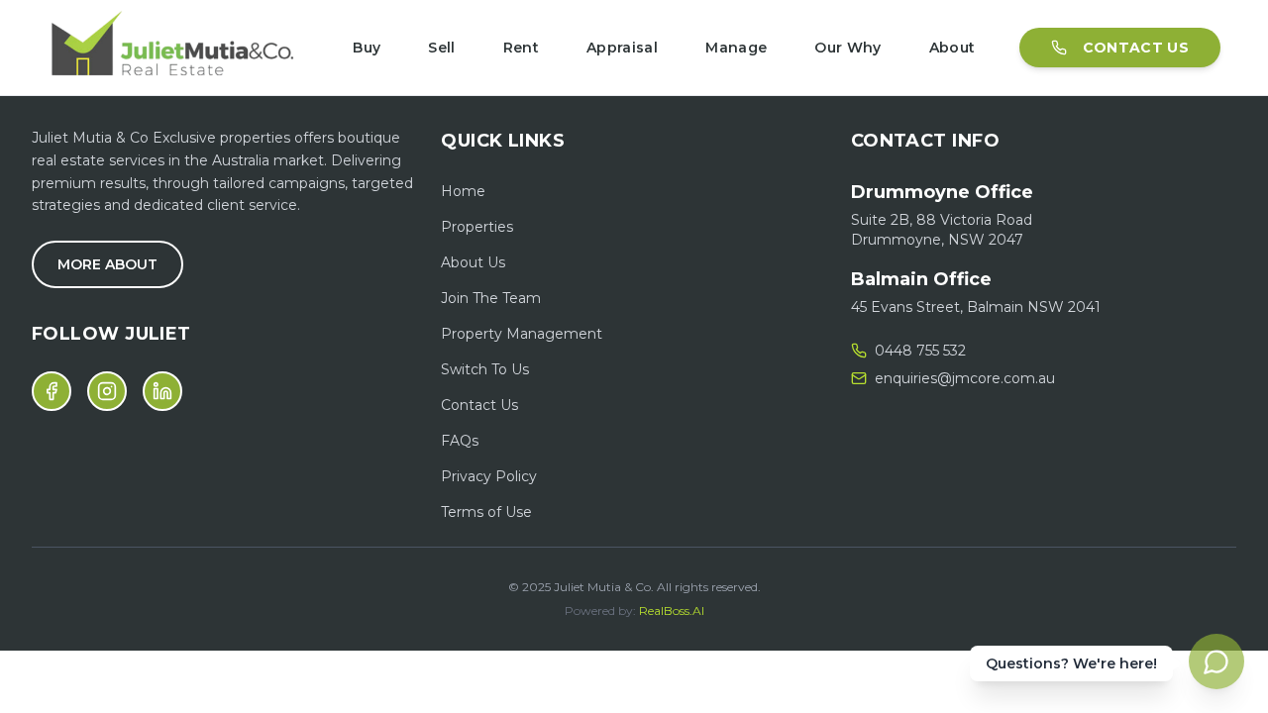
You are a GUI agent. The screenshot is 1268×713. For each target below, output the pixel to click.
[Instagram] (107, 391)
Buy (366, 47)
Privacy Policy (489, 476)
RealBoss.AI (671, 610)
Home (463, 191)
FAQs (459, 441)
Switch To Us (485, 369)
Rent (521, 47)
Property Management (521, 334)
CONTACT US (1136, 47)
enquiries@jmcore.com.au (965, 378)
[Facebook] (51, 391)
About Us (473, 262)
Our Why (847, 47)
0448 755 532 (920, 350)
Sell (441, 47)
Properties (477, 227)
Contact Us (479, 405)
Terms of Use (486, 512)
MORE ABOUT (107, 264)
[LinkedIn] (162, 391)
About (952, 47)
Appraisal (622, 47)
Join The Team (491, 298)
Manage (736, 47)
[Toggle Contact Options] (1216, 661)
